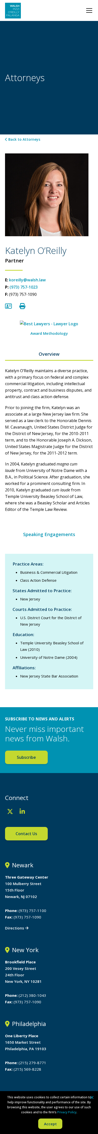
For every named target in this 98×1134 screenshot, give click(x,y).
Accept (50, 1123)
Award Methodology (49, 333)
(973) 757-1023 (24, 287)
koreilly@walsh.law (27, 280)
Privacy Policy (66, 1112)
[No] (91, 1097)
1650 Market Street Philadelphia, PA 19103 (25, 1042)
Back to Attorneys (23, 139)
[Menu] (89, 10)
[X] (10, 811)
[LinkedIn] (22, 811)
